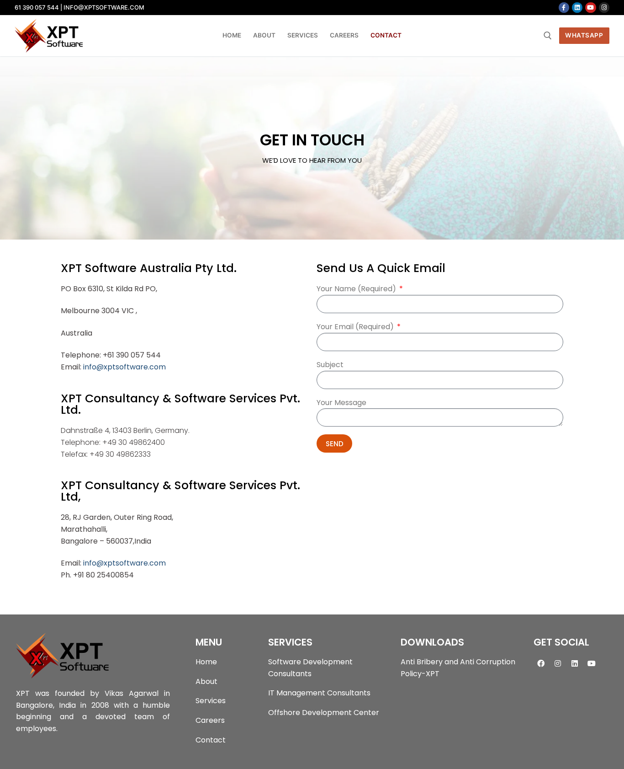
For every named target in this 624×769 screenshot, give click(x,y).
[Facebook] (564, 7)
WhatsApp (584, 35)
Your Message (341, 402)
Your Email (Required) (356, 326)
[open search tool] (548, 36)
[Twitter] (577, 7)
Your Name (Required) (357, 288)
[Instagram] (604, 7)
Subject (330, 364)
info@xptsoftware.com (124, 367)
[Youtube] (590, 7)
